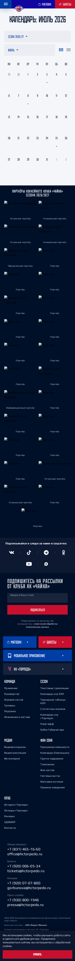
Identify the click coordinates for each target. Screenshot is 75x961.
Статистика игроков (52, 708)
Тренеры (9, 705)
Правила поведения (52, 787)
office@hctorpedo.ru (24, 854)
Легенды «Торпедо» (16, 810)
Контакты (10, 827)
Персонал (10, 711)
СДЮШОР (9, 822)
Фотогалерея (12, 758)
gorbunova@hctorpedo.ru (29, 888)
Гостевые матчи (50, 775)
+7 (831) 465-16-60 (23, 849)
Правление (11, 688)
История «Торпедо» (16, 804)
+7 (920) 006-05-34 (23, 866)
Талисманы (47, 764)
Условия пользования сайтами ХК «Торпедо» (26, 929)
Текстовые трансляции (54, 688)
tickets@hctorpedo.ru (25, 871)
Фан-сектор (47, 770)
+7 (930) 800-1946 (23, 900)
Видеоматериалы (15, 747)
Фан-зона (46, 740)
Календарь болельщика (54, 752)
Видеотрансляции (15, 752)
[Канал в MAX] (46, 564)
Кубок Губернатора (52, 729)
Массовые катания (51, 781)
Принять (37, 954)
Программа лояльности (54, 747)
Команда (9, 681)
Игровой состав (13, 699)
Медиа (8, 740)
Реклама (9, 816)
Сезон (44, 681)
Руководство (11, 693)
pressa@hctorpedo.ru (25, 905)
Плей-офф (47, 723)
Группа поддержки (51, 758)
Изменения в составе (17, 717)
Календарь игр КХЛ (52, 693)
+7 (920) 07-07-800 (23, 883)
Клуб (7, 798)
